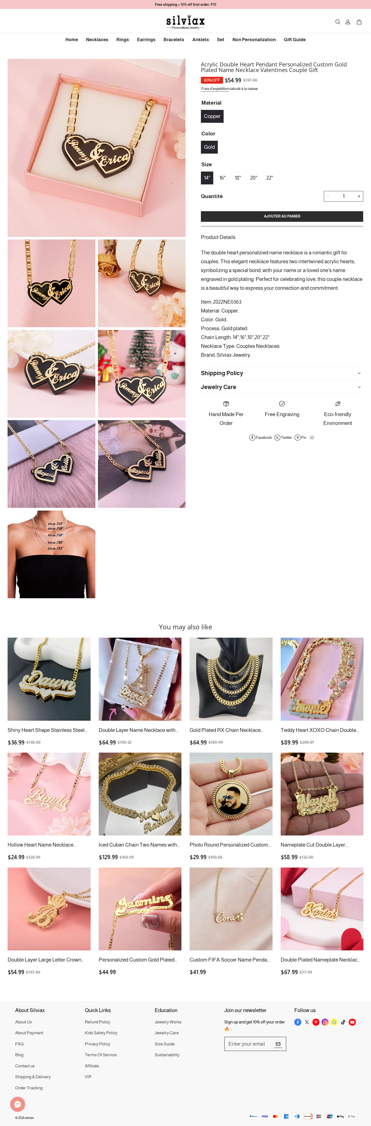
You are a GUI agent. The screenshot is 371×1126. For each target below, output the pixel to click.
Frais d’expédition (215, 88)
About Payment (29, 1033)
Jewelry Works (168, 1022)
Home (71, 39)
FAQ (19, 1044)
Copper (212, 116)
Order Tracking (29, 1088)
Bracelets (174, 39)
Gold (209, 147)
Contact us (25, 1066)
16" (222, 178)
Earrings (146, 39)
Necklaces (97, 39)
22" (269, 178)
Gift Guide (295, 39)
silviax (29, 1118)
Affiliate (92, 1066)
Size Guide (165, 1044)
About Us (23, 1022)
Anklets (200, 39)
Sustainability (167, 1054)
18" (238, 178)
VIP (88, 1076)
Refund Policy (97, 1022)
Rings (122, 39)
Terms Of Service (101, 1054)
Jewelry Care (167, 1033)
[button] (338, 22)
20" (253, 178)
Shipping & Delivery (33, 1076)
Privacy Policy (97, 1044)
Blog (19, 1054)
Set (220, 39)
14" (207, 178)
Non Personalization (254, 39)
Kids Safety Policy (101, 1033)
